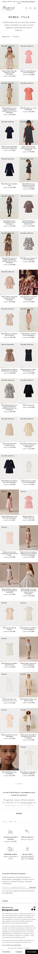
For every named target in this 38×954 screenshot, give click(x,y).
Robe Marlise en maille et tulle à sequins (9, 334)
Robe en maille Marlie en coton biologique (29, 72)
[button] (26, 8)
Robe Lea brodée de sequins (9, 628)
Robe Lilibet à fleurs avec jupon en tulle (28, 700)
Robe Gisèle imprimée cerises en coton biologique (9, 73)
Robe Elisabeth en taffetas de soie (28, 517)
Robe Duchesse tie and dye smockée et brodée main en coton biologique (28, 591)
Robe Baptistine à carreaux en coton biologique (9, 222)
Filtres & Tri (5, 36)
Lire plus (19, 813)
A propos (5, 901)
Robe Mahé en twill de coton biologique (28, 334)
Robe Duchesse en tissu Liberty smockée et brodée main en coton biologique (9, 260)
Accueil (4, 821)
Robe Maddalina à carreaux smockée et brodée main (28, 222)
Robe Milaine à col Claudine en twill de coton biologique (28, 185)
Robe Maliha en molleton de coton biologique (9, 481)
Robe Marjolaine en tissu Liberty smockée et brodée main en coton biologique (9, 407)
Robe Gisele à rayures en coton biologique (29, 664)
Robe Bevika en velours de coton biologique (28, 259)
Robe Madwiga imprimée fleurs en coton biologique (28, 298)
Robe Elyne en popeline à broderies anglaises (28, 772)
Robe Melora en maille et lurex (9, 184)
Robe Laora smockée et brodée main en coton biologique (28, 736)
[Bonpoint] (8, 8)
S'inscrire (32, 887)
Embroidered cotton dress (9, 700)
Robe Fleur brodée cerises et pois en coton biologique (28, 445)
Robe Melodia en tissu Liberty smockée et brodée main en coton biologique (9, 110)
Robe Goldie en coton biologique (9, 772)
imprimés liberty (27, 802)
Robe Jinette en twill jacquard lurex (9, 444)
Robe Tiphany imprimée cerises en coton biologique (9, 298)
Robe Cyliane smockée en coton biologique (28, 628)
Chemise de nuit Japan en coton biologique (28, 481)
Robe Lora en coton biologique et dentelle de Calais (9, 554)
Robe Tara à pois (28, 405)
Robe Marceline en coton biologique (28, 109)
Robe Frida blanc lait (9, 699)
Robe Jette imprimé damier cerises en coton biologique (28, 148)
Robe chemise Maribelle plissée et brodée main (9, 147)
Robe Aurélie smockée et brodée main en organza (9, 370)
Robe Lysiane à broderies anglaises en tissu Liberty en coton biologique (28, 554)
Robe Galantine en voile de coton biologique (9, 517)
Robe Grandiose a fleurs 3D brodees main (28, 370)
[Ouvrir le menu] (35, 8)
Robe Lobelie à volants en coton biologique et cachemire (9, 591)
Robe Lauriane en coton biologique (9, 735)
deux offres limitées (28, 1)
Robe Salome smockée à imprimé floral (9, 664)
